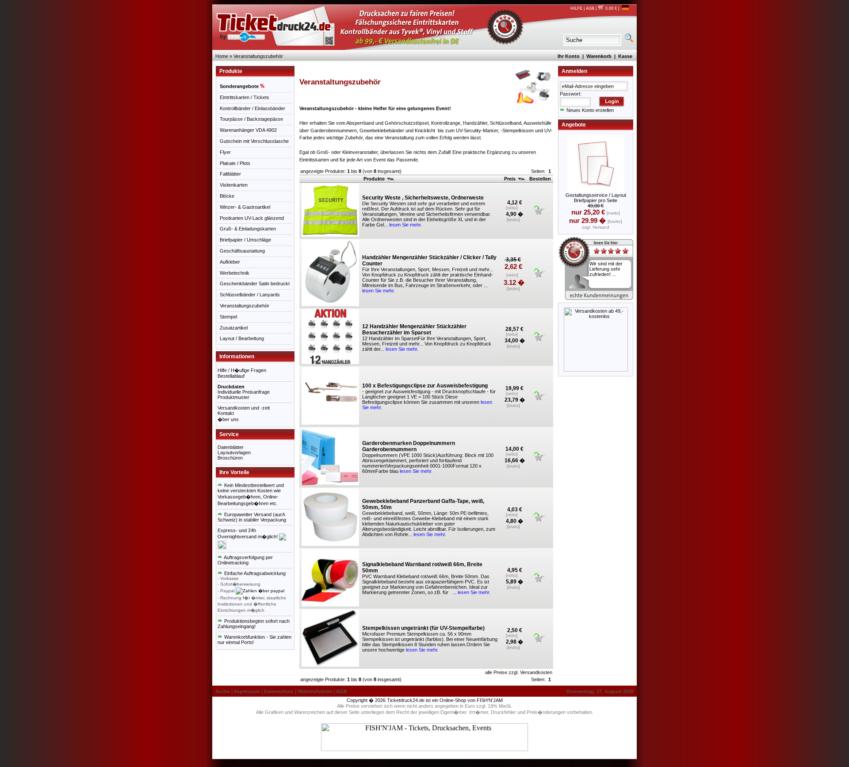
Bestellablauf (231, 376)
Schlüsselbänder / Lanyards (250, 294)
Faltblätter (230, 173)
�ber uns (228, 419)
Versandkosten (536, 672)
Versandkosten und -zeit (244, 407)
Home (221, 56)
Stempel (228, 316)
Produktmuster (233, 397)
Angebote (574, 125)
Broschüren (230, 457)
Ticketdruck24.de (405, 700)
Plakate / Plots (235, 163)
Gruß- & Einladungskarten (248, 228)
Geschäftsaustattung (242, 250)
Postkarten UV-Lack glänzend (252, 218)
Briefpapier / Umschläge (245, 239)
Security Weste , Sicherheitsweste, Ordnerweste (423, 198)
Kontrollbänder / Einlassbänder (252, 108)
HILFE (576, 8)
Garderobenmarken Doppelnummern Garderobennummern (408, 446)
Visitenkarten (234, 185)
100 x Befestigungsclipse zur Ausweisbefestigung (425, 386)
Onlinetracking (233, 562)
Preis (510, 178)
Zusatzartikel (234, 327)
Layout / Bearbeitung (242, 338)
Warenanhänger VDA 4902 (248, 130)
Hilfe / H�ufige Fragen (242, 370)
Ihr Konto (569, 56)
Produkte (374, 178)
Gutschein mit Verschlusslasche (254, 141)
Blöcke (227, 196)
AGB (590, 8)
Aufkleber (230, 262)
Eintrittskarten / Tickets (244, 97)
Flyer (225, 152)
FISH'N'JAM (490, 700)
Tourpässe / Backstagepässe (251, 119)
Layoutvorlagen (234, 452)
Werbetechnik (234, 273)
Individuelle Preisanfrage (244, 392)
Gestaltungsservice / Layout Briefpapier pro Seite (596, 197)
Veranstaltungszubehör (258, 56)
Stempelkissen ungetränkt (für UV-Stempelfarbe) (423, 628)
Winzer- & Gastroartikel (245, 207)
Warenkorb (599, 56)
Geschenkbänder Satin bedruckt (255, 283)
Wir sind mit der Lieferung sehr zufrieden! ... (606, 269)
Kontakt (226, 413)
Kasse (625, 56)
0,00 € (610, 8)
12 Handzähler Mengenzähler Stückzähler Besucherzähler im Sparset (414, 329)
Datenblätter (231, 447)
